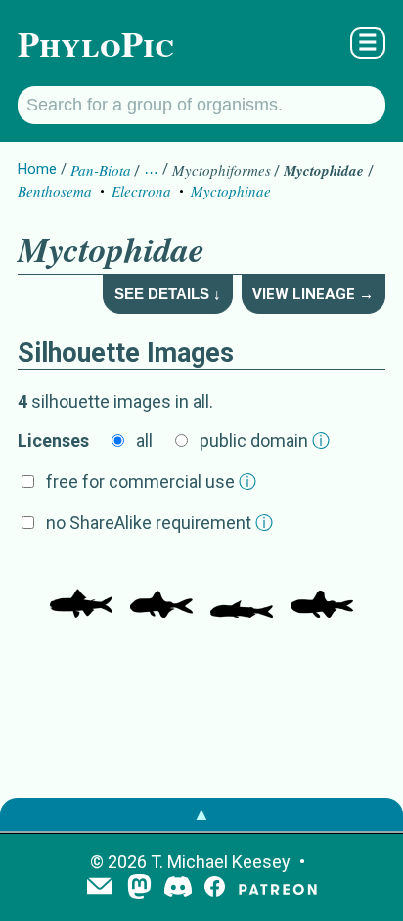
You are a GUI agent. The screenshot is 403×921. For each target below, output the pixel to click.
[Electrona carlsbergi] (322, 588)
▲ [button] (201, 814)
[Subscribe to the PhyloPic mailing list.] (99, 887)
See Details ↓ (167, 293)
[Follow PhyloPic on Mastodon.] (139, 888)
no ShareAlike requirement (159, 522)
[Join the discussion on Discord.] (178, 888)
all (144, 440)
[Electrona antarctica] (161, 588)
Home (37, 169)
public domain (265, 440)
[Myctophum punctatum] (241, 588)
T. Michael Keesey (221, 862)
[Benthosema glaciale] (81, 588)
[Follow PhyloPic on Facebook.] (214, 888)
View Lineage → (313, 294)
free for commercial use (151, 481)
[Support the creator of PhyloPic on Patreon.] (278, 888)
